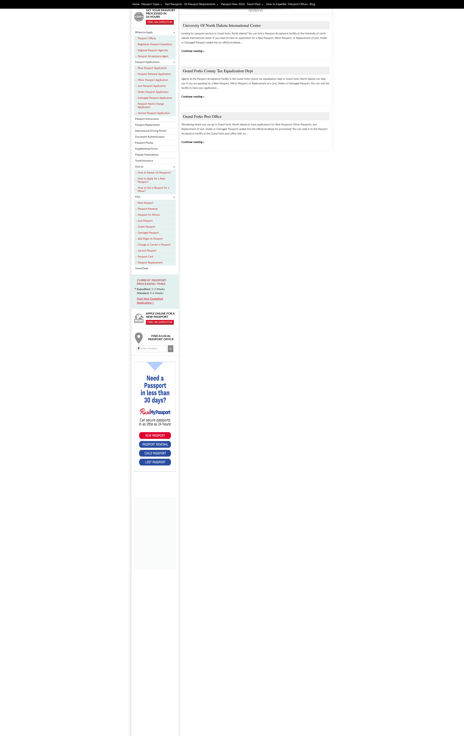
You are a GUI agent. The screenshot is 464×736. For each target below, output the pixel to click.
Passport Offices (147, 38)
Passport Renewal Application (154, 74)
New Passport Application (152, 68)
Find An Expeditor (159, 22)
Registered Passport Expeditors (155, 44)
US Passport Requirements (200, 4)
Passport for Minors (149, 215)
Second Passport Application (154, 113)
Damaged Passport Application (155, 98)
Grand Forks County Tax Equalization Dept (218, 70)
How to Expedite (276, 4)
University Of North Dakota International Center (222, 25)
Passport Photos (144, 143)
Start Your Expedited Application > (150, 300)
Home (136, 4)
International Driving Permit (150, 131)
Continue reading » (192, 51)
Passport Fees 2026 (233, 4)
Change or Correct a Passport (154, 245)
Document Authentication (150, 137)
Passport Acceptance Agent (153, 56)
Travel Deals (141, 268)
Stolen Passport (146, 227)
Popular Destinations (147, 155)
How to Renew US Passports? (154, 173)
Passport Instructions (147, 119)
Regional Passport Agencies (153, 50)
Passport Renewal (148, 209)
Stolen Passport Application (153, 92)
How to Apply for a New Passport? (151, 180)
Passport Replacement (147, 125)
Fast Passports (173, 4)
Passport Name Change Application (151, 106)
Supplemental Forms (146, 149)
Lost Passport (145, 221)
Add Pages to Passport (150, 239)
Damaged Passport (148, 233)
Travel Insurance (144, 161)
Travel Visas (254, 4)
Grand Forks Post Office (202, 116)
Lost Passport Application (152, 86)
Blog (312, 4)
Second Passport (147, 251)
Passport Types (150, 4)
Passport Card (145, 257)
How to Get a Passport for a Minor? (153, 190)
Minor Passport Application (153, 80)
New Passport (145, 203)
